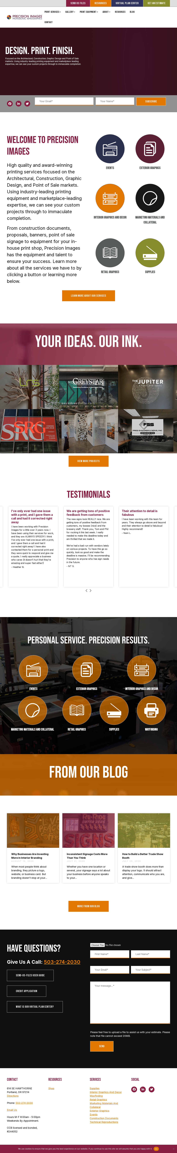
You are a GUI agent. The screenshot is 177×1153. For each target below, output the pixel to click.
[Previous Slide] (86, 590)
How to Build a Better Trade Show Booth (142, 856)
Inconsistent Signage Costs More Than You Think (87, 856)
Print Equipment (88, 12)
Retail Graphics (110, 272)
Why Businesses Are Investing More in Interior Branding (30, 856)
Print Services (52, 12)
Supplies (150, 272)
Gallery (69, 12)
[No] (173, 1148)
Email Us (12, 1110)
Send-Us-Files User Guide (30, 975)
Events (110, 168)
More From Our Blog (88, 906)
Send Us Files (78, 3)
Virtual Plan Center (127, 3)
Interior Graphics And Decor (110, 217)
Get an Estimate (157, 3)
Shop (51, 1088)
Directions (13, 1095)
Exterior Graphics (150, 168)
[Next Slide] (90, 590)
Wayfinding (151, 729)
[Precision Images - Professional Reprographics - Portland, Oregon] (24, 17)
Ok (156, 1149)
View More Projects (88, 461)
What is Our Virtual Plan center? (35, 1006)
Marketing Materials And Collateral (150, 219)
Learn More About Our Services (88, 295)
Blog (132, 12)
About (106, 12)
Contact (49, 22)
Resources (101, 3)
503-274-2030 (62, 962)
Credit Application (26, 991)
